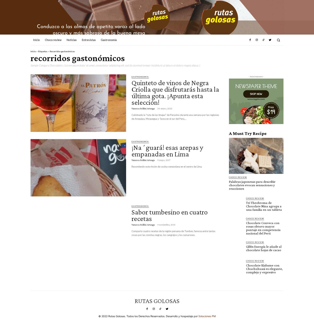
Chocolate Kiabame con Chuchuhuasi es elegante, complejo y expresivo (264, 268)
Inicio (33, 51)
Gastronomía (140, 77)
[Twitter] (270, 40)
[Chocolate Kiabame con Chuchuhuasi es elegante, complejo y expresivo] (236, 266)
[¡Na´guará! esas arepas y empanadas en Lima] (78, 168)
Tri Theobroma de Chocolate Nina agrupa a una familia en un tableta (264, 206)
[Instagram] (256, 40)
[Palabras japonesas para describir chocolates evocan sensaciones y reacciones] (256, 156)
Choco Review (238, 177)
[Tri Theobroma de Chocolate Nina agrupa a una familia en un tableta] (236, 204)
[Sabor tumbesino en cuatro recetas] (78, 232)
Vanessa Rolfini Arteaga (143, 108)
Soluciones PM (207, 316)
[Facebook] (250, 40)
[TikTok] (263, 40)
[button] (278, 40)
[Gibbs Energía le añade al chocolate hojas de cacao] (236, 248)
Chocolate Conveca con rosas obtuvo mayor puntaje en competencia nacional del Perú (263, 228)
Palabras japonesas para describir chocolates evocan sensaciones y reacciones (252, 185)
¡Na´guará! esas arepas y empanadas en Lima (167, 150)
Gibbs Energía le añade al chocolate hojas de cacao (263, 248)
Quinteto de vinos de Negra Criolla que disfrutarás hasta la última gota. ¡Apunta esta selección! (175, 92)
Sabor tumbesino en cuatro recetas (170, 215)
